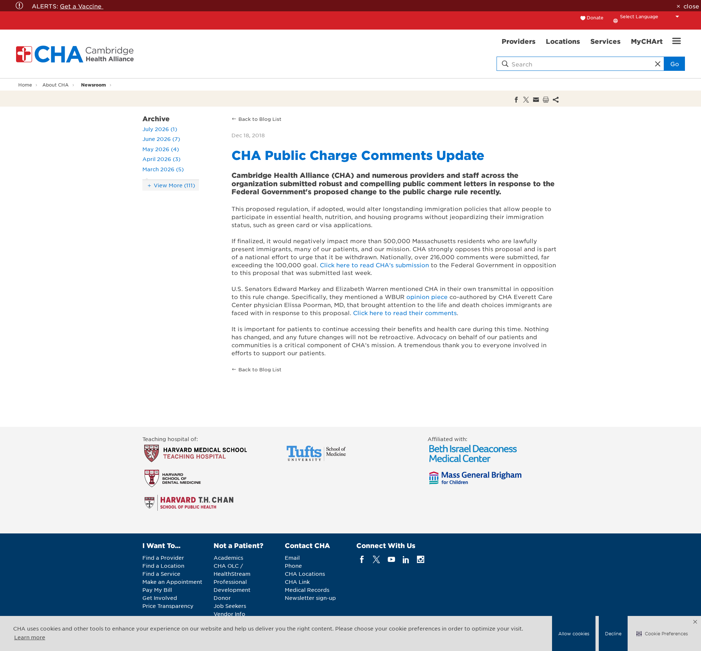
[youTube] (391, 560)
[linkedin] (405, 560)
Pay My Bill (157, 589)
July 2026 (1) (159, 129)
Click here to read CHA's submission (374, 264)
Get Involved (159, 597)
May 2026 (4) (160, 149)
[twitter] (376, 560)
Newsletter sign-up (310, 597)
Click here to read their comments (405, 312)
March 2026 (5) (163, 169)
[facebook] (362, 560)
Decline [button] (613, 633)
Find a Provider (163, 557)
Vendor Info (229, 613)
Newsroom (93, 84)
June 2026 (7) (161, 138)
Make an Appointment (172, 581)
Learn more (29, 637)
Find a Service (161, 573)
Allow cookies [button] (573, 633)
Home (25, 85)
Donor (222, 597)
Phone (293, 565)
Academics (228, 557)
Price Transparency (168, 605)
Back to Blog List (259, 119)
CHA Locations (305, 573)
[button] (662, 633)
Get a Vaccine (81, 5)
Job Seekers (230, 605)
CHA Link (297, 581)
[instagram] (420, 560)
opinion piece (427, 296)
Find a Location (163, 565)
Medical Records (307, 589)
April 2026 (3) (161, 159)
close (691, 5)
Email (292, 557)
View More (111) (174, 185)
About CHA (55, 85)
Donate (595, 17)
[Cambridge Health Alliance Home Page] (76, 54)
